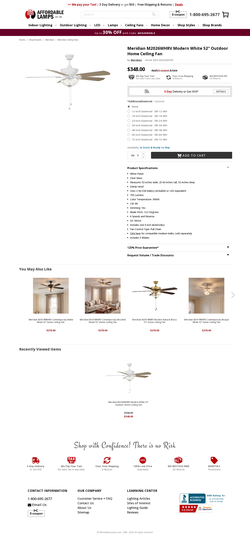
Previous (20, 295)
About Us (84, 508)
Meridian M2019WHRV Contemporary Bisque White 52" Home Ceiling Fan (206, 321)
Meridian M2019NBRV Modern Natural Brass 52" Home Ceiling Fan (154, 321)
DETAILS (221, 91)
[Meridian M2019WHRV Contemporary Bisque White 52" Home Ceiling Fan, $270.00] (206, 296)
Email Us (39, 504)
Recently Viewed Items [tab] (40, 349)
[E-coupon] (178, 14)
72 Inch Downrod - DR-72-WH (149, 139)
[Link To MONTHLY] (214, 460)
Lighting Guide (137, 508)
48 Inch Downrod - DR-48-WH (149, 130)
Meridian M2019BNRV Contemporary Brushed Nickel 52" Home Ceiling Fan (103, 321)
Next (233, 295)
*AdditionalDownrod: (145, 101)
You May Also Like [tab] (35, 269)
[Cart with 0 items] (226, 14)
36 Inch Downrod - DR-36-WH (149, 125)
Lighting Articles (138, 498)
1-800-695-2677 (40, 498)
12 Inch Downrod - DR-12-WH (149, 111)
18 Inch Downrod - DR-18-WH (149, 116)
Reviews (132, 512)
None (135, 106)
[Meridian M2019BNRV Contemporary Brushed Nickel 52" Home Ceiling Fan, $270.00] (103, 296)
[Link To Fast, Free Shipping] (107, 460)
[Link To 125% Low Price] (143, 460)
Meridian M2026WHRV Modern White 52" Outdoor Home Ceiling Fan (128, 403)
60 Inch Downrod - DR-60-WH (149, 134)
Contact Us (86, 503)
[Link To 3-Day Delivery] (36, 460)
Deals (179, 4)
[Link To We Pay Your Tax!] (71, 460)
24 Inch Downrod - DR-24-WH (149, 120)
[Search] (154, 14)
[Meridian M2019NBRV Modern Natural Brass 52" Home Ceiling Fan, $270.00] (155, 296)
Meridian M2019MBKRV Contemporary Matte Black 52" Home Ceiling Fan (51, 321)
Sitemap (83, 512)
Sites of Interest (139, 503)
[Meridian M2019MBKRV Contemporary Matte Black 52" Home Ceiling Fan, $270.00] (51, 296)
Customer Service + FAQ (95, 498)
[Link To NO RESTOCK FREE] (178, 460)
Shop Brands (212, 25)
